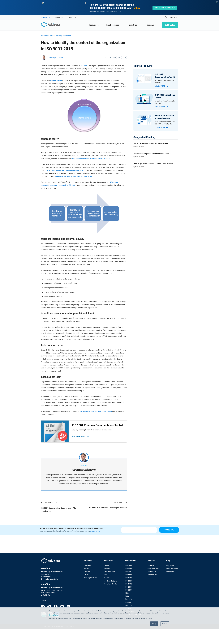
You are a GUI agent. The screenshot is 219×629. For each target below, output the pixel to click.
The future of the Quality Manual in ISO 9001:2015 (90, 159)
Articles (106, 566)
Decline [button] (164, 624)
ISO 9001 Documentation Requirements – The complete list (58, 509)
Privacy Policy (53, 615)
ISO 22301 (129, 590)
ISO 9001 (84, 66)
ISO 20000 (129, 587)
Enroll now (160, 107)
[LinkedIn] (43, 607)
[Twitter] (49, 607)
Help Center (170, 566)
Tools (105, 575)
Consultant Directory (111, 584)
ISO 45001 (129, 578)
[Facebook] (55, 607)
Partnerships (170, 572)
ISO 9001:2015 (56, 81)
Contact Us (59, 17)
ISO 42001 (129, 569)
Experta (86, 575)
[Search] (165, 17)
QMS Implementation (63, 36)
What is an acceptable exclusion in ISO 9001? (152, 154)
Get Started (170, 25)
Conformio (87, 566)
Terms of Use (152, 575)
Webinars (107, 569)
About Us (150, 566)
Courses (87, 572)
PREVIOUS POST (50, 503)
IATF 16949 (129, 605)
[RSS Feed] (68, 607)
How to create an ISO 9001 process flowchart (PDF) (64, 170)
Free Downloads (109, 572)
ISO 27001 (129, 566)
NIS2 (127, 593)
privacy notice (95, 531)
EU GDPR (128, 599)
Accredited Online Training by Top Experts (165, 102)
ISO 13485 (129, 581)
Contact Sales (152, 572)
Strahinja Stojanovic (56, 57)
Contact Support (172, 569)
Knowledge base (47, 36)
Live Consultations (110, 581)
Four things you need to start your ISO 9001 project (74, 176)
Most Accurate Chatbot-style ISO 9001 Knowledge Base (165, 123)
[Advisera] (51, 25)
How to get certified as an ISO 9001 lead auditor (153, 164)
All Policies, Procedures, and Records (164, 81)
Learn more (160, 86)
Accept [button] (154, 624)
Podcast (107, 578)
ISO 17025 (129, 584)
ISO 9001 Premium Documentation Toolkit (96, 411)
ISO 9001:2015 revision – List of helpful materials (108, 508)
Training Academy (90, 578)
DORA (127, 596)
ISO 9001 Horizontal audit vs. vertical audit (150, 143)
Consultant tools (153, 569)
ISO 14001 (129, 575)
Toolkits (86, 569)
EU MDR (128, 602)
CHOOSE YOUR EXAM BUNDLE (165, 8)
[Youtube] (62, 607)
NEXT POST (118, 503)
